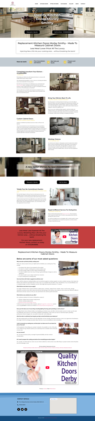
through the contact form (47, 304)
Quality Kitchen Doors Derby (50, 417)
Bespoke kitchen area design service (27, 302)
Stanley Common (48, 347)
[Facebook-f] (18, 409)
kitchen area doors (66, 213)
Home (36, 3)
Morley (29, 347)
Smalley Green (34, 347)
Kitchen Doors (44, 3)
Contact (83, 3)
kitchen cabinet (20, 85)
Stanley (57, 347)
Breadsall (66, 347)
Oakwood (70, 347)
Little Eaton (61, 347)
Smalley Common (40, 347)
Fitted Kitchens (54, 3)
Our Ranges (64, 3)
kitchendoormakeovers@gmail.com (45, 305)
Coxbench (54, 347)
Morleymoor (25, 347)
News (77, 3)
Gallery (71, 3)
